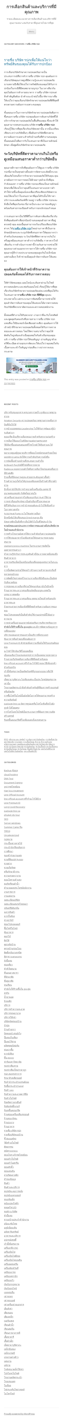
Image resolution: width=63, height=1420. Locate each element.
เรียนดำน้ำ (9, 1324)
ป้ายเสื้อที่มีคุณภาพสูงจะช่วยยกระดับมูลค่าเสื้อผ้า (27, 477)
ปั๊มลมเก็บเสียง (10, 1037)
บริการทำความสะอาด (14, 1009)
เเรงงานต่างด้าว (11, 1357)
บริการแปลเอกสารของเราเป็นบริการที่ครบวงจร (26, 634)
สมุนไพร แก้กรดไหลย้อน (16, 1154)
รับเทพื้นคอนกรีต (12, 1110)
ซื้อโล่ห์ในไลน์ (10, 928)
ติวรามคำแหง (46, 742)
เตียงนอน (8, 1312)
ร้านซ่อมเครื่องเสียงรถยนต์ (16, 1114)
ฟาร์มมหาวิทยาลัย (16, 746)
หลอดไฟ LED (10, 1207)
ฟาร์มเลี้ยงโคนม (10, 749)
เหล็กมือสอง (9, 1349)
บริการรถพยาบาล (12, 1013)
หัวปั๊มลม (8, 1215)
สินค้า (7, 1183)
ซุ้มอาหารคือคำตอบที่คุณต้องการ (19, 638)
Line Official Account (14, 794)
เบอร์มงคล (9, 1320)
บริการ (7, 1005)
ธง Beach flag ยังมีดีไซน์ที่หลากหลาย (22, 464)
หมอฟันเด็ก (9, 1199)
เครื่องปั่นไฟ (9, 1251)
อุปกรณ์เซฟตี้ (10, 1239)
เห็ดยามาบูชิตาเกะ (12, 1344)
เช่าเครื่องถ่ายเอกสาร (14, 1304)
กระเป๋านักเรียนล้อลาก (14, 847)
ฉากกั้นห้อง (9, 916)
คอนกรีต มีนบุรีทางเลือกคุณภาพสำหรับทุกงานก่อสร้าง (29, 436)
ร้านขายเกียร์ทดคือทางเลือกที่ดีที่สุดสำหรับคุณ (26, 659)
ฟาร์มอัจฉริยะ (29, 746)
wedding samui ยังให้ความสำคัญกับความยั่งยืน (26, 456)
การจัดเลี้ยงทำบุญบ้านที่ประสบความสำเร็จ (24, 460)
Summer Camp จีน (13, 827)
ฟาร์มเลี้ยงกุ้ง (41, 746)
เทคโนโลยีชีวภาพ (48, 749)
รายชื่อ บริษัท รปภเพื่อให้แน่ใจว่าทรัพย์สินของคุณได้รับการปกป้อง (28, 62)
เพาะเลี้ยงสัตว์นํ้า (30, 751)
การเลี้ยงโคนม (28, 742)
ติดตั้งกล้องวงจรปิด (13, 952)
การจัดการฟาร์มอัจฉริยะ (35, 739)
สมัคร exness (11, 1150)
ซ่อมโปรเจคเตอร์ (12, 924)
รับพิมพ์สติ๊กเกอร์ (12, 1106)
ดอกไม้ (7, 936)
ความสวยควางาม (12, 875)
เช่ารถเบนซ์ (9, 1300)
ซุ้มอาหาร (8, 932)
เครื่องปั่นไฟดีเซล (12, 1255)
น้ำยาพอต (8, 997)
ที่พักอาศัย (9, 976)
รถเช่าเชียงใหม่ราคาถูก (15, 1069)
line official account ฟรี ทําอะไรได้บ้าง (22, 798)
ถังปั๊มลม (8, 960)
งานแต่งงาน (9, 895)
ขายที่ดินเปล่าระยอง (13, 859)
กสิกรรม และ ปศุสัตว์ (17, 739)
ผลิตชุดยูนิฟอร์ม (11, 1045)
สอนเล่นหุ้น (9, 1171)
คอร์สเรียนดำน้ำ (11, 883)
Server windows (12, 823)
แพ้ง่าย (7, 1365)
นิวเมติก (8, 1001)
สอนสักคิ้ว (9, 1166)
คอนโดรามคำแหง (12, 879)
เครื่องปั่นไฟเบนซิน (13, 1260)
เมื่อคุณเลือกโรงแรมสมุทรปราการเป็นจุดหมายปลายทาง (30, 655)
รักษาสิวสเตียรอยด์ (13, 1077)
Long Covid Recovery (14, 806)
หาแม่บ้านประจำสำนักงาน (16, 1219)
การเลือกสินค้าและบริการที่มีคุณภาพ (31, 9)
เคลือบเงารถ (10, 1272)
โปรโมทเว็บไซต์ (11, 1373)
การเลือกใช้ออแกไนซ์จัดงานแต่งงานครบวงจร (25, 440)
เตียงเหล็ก (8, 1316)
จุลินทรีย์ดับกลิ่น (11, 908)
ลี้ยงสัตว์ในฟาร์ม (33, 749)
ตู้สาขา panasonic (13, 956)
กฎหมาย (8, 839)
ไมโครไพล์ (9, 1393)
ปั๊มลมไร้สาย (10, 1041)
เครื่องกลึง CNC (11, 1247)
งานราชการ (9, 891)
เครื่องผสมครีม (11, 1264)
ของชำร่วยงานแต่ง (13, 855)
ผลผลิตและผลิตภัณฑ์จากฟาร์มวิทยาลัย (32, 744)
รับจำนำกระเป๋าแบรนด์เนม (16, 1082)
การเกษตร (18, 742)
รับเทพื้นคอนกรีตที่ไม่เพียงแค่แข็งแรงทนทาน (25, 719)
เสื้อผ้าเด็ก (8, 1340)
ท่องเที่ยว (8, 964)
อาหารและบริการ (12, 1235)
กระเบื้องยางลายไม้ (13, 843)
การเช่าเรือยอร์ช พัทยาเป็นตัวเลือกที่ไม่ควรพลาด (27, 501)
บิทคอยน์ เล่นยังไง (12, 1033)
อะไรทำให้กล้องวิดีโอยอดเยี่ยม (18, 651)
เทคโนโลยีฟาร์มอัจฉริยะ (13, 751)
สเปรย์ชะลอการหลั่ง (13, 1191)
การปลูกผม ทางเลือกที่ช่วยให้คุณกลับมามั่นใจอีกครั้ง (29, 586)
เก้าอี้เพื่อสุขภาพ (11, 1243)
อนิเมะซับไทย (10, 1223)
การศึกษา (8, 851)
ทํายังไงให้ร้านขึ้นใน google (17, 988)
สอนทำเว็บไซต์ (11, 1158)
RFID (6, 739)
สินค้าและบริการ (12, 1187)
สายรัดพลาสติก (11, 1175)
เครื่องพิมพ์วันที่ (11, 1268)
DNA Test (8, 778)
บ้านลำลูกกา (10, 1029)
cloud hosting (11, 774)
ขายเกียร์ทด (9, 867)
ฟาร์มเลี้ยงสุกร (52, 746)
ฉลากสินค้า (9, 912)
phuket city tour (12, 814)
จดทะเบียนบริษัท (12, 899)
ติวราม (37, 742)
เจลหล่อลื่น (9, 1292)
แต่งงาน (7, 1361)
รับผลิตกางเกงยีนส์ (12, 1102)
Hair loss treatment (14, 790)
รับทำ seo (9, 1090)
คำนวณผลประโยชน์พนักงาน (17, 887)
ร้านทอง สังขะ (10, 1118)
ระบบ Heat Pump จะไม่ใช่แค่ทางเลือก (22, 513)
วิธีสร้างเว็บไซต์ (11, 1142)
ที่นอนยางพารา (11, 972)
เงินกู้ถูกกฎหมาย (12, 1284)
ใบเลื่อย (7, 1385)
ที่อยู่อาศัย (8, 980)
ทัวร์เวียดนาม (10, 968)
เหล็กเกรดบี (9, 1353)
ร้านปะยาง (9, 1122)
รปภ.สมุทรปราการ (13, 1073)
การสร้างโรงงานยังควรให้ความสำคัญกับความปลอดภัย (30, 533)
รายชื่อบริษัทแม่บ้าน (13, 1134)
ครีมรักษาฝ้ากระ (12, 871)
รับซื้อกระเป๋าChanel (14, 1086)
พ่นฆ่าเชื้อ (8, 1049)
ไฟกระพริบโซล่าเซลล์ (14, 1389)
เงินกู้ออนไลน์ (10, 1288)
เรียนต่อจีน (9, 1328)
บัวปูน (6, 1025)
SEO (6, 819)
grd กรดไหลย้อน (12, 786)
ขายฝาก (8, 863)
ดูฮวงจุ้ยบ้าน (10, 944)
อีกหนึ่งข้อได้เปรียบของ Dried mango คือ (23, 517)
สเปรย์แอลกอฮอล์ (12, 1195)
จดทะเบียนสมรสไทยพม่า (16, 903)
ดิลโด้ (6, 940)
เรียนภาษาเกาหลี (12, 1332)
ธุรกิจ (6, 992)
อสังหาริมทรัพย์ (11, 1231)
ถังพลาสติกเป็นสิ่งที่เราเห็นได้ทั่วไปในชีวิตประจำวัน (28, 521)
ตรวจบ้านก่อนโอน (12, 948)
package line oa (12, 810)
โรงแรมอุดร (9, 1381)
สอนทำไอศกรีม (11, 1162)
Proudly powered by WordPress (19, 1413)
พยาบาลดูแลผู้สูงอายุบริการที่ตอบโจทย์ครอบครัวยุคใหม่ (30, 452)
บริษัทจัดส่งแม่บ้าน (13, 1021)
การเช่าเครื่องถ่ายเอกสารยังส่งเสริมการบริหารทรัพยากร (30, 622)
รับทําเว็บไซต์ (10, 1098)
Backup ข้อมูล (11, 770)
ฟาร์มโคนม (22, 749)
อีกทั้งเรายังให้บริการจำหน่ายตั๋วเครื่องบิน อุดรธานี (27, 489)
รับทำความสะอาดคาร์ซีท (16, 1094)
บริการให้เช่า (10, 1017)
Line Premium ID (12, 802)
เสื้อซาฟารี (9, 1336)
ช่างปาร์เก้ (8, 920)
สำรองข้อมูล (10, 1179)
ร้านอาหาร (9, 1126)
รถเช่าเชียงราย (11, 1065)
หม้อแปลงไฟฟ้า (11, 1203)
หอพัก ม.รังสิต (10, 1211)
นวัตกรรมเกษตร (10, 744)
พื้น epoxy (9, 1057)
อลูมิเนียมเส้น (10, 1227)
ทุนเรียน (8, 984)
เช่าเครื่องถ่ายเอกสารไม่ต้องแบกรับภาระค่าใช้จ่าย (27, 497)
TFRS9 (7, 831)
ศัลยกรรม (8, 1146)
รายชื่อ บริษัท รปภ (38, 379)
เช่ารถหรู (8, 1296)
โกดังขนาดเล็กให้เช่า (14, 1369)
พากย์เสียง (9, 1053)
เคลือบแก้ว (9, 1280)
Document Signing (13, 782)
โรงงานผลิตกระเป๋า (13, 1377)
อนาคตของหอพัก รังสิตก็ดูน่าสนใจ (20, 493)
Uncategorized (11, 835)
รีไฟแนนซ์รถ (10, 1138)
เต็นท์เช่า (8, 1308)
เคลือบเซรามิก (11, 1276)
